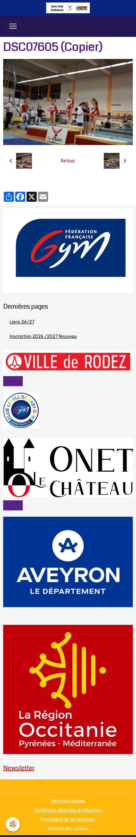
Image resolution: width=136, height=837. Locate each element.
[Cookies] (13, 824)
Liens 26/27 (22, 322)
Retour (68, 161)
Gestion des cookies (68, 828)
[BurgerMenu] (13, 26)
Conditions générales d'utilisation (68, 810)
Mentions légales (68, 801)
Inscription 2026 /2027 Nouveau (43, 336)
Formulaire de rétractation (68, 819)
